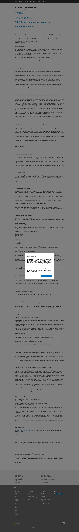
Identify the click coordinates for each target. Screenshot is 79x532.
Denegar (29, 275)
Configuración (36, 275)
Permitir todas (46, 275)
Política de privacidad (33, 271)
